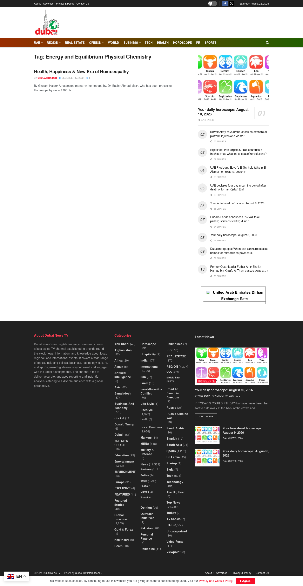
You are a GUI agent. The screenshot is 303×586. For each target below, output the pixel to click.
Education (121, 455)
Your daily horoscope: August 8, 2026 (233, 235)
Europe (119, 482)
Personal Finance (147, 536)
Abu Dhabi (121, 344)
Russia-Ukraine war (177, 416)
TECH (149, 42)
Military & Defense (147, 452)
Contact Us (82, 3)
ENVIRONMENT (125, 472)
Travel (144, 497)
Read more (208, 416)
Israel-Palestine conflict (151, 391)
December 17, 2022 (72, 77)
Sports (210, 42)
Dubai (118, 434)
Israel (144, 383)
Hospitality (148, 354)
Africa (118, 360)
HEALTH (163, 42)
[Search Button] (267, 42)
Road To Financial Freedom (173, 393)
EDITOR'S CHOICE (121, 443)
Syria (170, 469)
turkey (171, 513)
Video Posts (175, 541)
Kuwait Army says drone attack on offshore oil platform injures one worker (238, 134)
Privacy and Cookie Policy (215, 581)
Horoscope (182, 42)
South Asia (174, 445)
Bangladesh (122, 393)
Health (144, 419)
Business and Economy (124, 406)
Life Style (147, 404)
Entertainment (124, 461)
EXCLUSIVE (122, 488)
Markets (146, 437)
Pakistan (147, 528)
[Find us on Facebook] (225, 3)
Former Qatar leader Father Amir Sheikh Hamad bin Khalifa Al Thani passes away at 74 (239, 268)
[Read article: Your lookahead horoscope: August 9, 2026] (207, 435)
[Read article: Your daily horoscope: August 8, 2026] (207, 458)
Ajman (118, 366)
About (37, 3)
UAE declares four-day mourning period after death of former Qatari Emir (238, 187)
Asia (117, 387)
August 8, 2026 (233, 461)
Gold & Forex (123, 529)
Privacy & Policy (65, 3)
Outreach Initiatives (147, 516)
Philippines (174, 344)
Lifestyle (147, 410)
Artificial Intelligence (122, 375)
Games (145, 491)
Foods (144, 486)
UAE (37, 42)
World (113, 42)
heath (118, 546)
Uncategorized (177, 531)
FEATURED (122, 494)
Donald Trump (124, 424)
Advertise (48, 3)
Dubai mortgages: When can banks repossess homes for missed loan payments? (239, 251)
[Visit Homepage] (47, 22)
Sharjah (172, 438)
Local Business (151, 427)
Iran (143, 377)
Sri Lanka (173, 457)
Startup (172, 463)
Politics (145, 475)
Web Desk (204, 395)
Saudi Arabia (175, 428)
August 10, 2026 (224, 395)
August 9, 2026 (233, 438)
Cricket (119, 418)
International (150, 366)
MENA (145, 444)
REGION (52, 42)
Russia (171, 407)
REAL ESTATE (75, 42)
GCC (169, 371)
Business (130, 42)
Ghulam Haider (47, 77)
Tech (170, 475)
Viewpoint (174, 552)
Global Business (121, 517)
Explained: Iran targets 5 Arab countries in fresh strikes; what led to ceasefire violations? (238, 152)
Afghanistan (123, 350)
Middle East (173, 377)
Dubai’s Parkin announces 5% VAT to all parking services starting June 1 (235, 219)
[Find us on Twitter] (231, 3)
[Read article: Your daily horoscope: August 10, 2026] (233, 78)
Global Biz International (88, 572)
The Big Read (176, 492)
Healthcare (121, 540)
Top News (173, 502)
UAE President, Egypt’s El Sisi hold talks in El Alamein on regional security (238, 169)
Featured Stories (120, 502)
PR (198, 42)
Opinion (95, 42)
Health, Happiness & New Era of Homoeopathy (81, 71)
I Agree (245, 581)
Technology (175, 482)
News (144, 464)
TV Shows (174, 519)
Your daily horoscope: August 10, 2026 (223, 112)
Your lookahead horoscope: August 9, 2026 (237, 203)
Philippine (148, 549)
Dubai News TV (51, 572)
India (144, 360)
